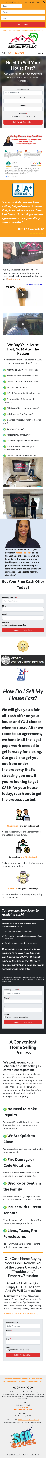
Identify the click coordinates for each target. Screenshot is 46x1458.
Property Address (23, 89)
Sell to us (12, 888)
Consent (23, 114)
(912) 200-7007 (16, 53)
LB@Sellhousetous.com (23, 1410)
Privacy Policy (33, 1382)
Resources (22, 1382)
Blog (41, 1382)
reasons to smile (23, 552)
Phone (23, 97)
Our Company (27, 30)
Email (23, 105)
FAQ (4, 1382)
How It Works (37, 1379)
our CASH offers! (29, 857)
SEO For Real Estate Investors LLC (28, 1420)
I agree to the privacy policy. (24, 116)
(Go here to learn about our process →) (20, 1313)
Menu (40, 53)
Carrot (37, 1455)
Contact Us (38, 30)
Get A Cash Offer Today (11, 30)
